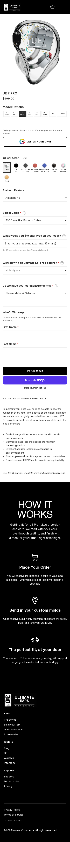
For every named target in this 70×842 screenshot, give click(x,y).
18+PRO (45, 114)
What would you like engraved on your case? (32, 235)
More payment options (35, 388)
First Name (11, 327)
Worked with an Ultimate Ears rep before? (31, 262)
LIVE (52, 114)
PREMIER (61, 114)
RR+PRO (30, 114)
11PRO (37, 114)
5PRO (7, 114)
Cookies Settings (14, 820)
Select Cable (12, 212)
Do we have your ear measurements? (28, 285)
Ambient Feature (13, 190)
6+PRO (14, 114)
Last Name (11, 344)
